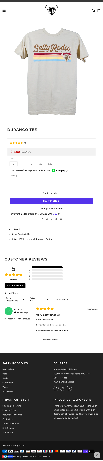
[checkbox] (63, 299)
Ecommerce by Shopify (19, 457)
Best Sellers (8, 369)
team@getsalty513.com (65, 369)
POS (4, 457)
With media (62, 299)
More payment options (52, 208)
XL (40, 164)
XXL (50, 164)
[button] (18, 143)
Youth (5, 387)
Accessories (8, 391)
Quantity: (14, 176)
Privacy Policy (9, 410)
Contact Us (7, 419)
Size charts (7, 432)
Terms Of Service (10, 423)
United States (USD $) (14, 445)
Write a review (15, 286)
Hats (4, 373)
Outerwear (7, 382)
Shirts (5, 378)
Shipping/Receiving (11, 406)
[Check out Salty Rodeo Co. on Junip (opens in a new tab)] (57, 339)
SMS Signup (8, 428)
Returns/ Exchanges (12, 414)
